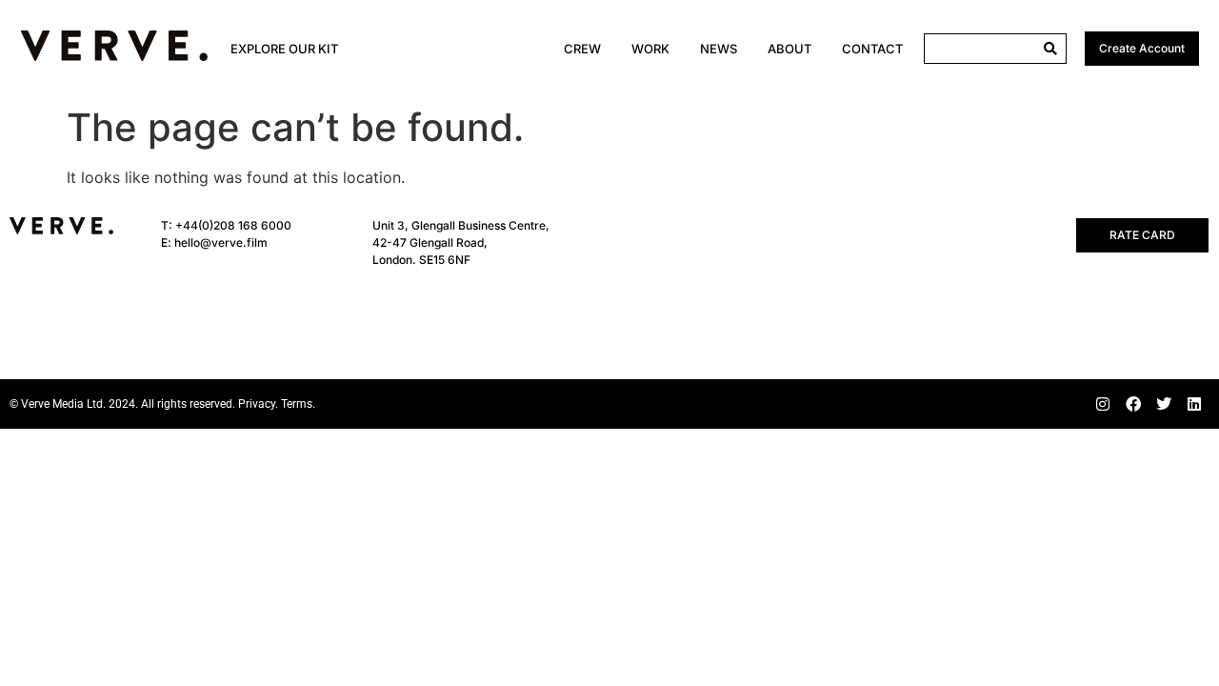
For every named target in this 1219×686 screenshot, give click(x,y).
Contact (872, 48)
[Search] (1050, 48)
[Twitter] (1164, 404)
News (718, 48)
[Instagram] (1103, 404)
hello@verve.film (221, 242)
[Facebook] (1133, 404)
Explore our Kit (284, 48)
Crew (582, 48)
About (789, 48)
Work (650, 48)
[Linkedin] (1194, 404)
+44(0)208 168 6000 (233, 225)
